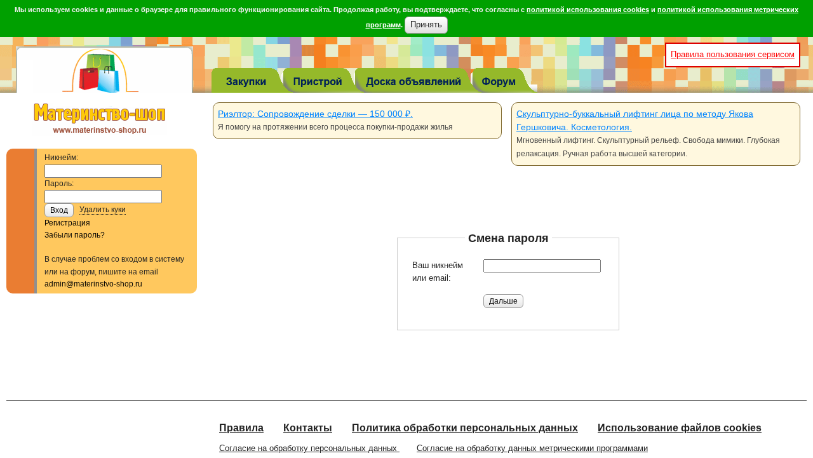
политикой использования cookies (588, 9)
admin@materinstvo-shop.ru (93, 284)
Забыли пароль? (74, 235)
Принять (426, 24)
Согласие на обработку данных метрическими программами (532, 448)
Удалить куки (102, 209)
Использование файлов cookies (680, 427)
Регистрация (67, 223)
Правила (241, 427)
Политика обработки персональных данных (465, 427)
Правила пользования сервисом (733, 54)
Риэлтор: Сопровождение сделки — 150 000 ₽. (315, 114)
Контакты (307, 427)
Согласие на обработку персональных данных (309, 448)
